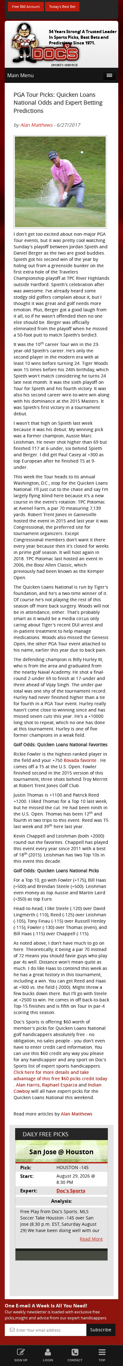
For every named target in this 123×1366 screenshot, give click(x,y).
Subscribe (100, 1330)
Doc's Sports (70, 1190)
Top (102, 1360)
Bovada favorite (81, 760)
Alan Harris (28, 1085)
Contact (74, 1360)
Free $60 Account (26, 6)
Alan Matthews (36, 125)
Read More (91, 1239)
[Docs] (45, 43)
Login (48, 1360)
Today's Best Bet (62, 6)
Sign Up (20, 1360)
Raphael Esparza (60, 1085)
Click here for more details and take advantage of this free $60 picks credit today (60, 1075)
